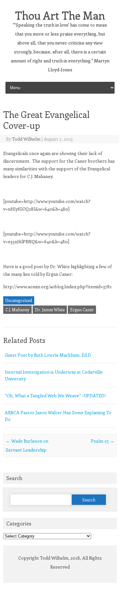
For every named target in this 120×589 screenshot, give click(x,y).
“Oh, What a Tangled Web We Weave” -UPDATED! (55, 395)
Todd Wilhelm (26, 139)
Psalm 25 (102, 441)
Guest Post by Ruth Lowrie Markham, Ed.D (48, 355)
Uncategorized (18, 300)
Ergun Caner (82, 309)
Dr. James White (50, 309)
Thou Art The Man (60, 15)
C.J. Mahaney (17, 309)
